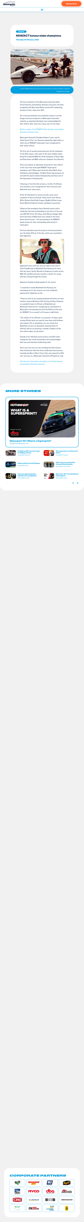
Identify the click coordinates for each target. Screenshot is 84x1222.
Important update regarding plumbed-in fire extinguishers (27, 474)
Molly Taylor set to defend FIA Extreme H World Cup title (65, 463)
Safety (27, 478)
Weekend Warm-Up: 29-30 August (29, 463)
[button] (42, 9)
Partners (66, 455)
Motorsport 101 (23, 443)
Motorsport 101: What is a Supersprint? (30, 441)
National (27, 455)
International (67, 466)
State (27, 465)
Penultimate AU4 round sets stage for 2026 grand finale (29, 452)
